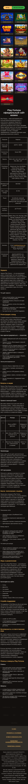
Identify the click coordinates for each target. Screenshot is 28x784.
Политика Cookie (14, 746)
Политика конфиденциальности (14, 741)
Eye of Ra (21, 45)
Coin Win (7, 33)
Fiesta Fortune (7, 57)
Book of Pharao (21, 21)
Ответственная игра (14, 737)
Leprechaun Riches (7, 68)
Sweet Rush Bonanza (7, 80)
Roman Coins (21, 68)
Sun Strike (21, 80)
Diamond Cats (7, 45)
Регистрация (18, 7)
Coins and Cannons (21, 33)
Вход (7, 7)
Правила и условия (14, 733)
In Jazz (21, 57)
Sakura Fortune (7, 92)
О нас (14, 729)
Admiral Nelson (7, 21)
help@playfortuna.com (19, 245)
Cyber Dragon (21, 92)
